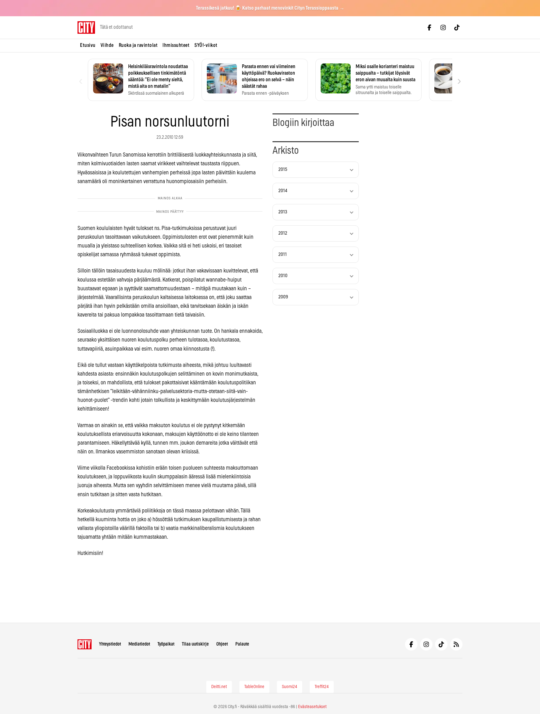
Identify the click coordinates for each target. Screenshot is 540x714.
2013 (282, 212)
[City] (85, 644)
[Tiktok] (456, 27)
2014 (282, 190)
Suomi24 (289, 687)
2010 (283, 275)
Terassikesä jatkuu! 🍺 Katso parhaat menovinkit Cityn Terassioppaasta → (270, 8)
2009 (283, 297)
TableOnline (254, 687)
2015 (282, 169)
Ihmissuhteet (175, 45)
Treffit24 (322, 687)
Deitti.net (219, 687)
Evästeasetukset (312, 707)
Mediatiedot (139, 644)
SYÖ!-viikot (206, 45)
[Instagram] (443, 27)
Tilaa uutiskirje (195, 644)
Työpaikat (166, 644)
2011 (282, 254)
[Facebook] (429, 27)
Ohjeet (222, 644)
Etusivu (88, 45)
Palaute (242, 644)
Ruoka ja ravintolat (138, 45)
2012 (282, 233)
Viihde (107, 45)
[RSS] (456, 644)
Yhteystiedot (110, 644)
